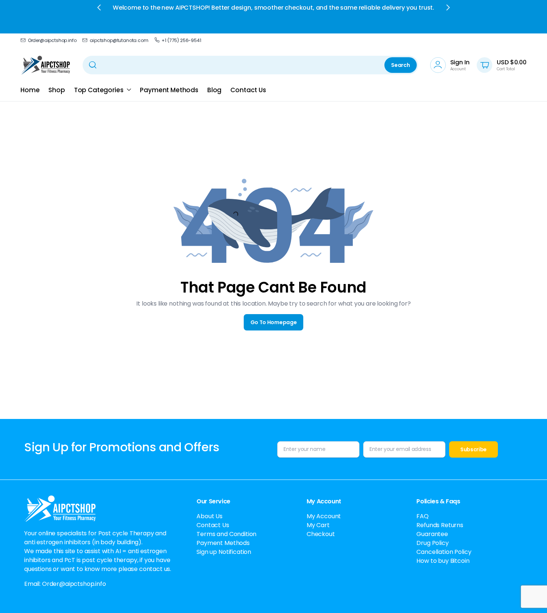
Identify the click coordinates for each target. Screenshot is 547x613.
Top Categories (99, 90)
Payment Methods (169, 90)
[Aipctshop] (45, 65)
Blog (214, 90)
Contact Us (248, 90)
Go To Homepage (273, 322)
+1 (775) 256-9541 (181, 40)
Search (400, 65)
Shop (56, 90)
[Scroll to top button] (530, 596)
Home (29, 90)
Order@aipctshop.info (52, 40)
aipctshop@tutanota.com (119, 40)
